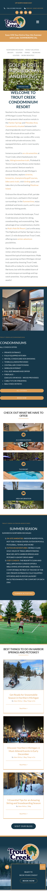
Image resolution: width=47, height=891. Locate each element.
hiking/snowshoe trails (19, 160)
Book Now (29, 881)
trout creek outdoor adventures (16, 523)
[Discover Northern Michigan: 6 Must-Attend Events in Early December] (23, 729)
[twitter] (21, 12)
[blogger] (30, 12)
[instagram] (25, 12)
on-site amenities (30, 153)
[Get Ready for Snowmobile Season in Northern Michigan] (23, 675)
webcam (29, 8)
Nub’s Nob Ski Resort (17, 228)
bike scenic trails (12, 181)
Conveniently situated (15, 126)
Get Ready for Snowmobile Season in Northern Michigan (23, 666)
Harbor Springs (15, 123)
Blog (19, 683)
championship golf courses (26, 178)
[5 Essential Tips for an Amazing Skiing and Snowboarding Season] (23, 784)
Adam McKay (18, 701)
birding (27, 181)
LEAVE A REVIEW (38, 8)
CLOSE (43, 867)
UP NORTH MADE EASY (23, 3)
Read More (23, 708)
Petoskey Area (31, 123)
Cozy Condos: (13, 560)
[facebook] (17, 12)
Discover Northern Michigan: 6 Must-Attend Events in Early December (23, 719)
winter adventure (24, 239)
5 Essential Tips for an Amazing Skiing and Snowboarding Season (23, 775)
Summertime (28, 201)
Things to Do (25, 683)
